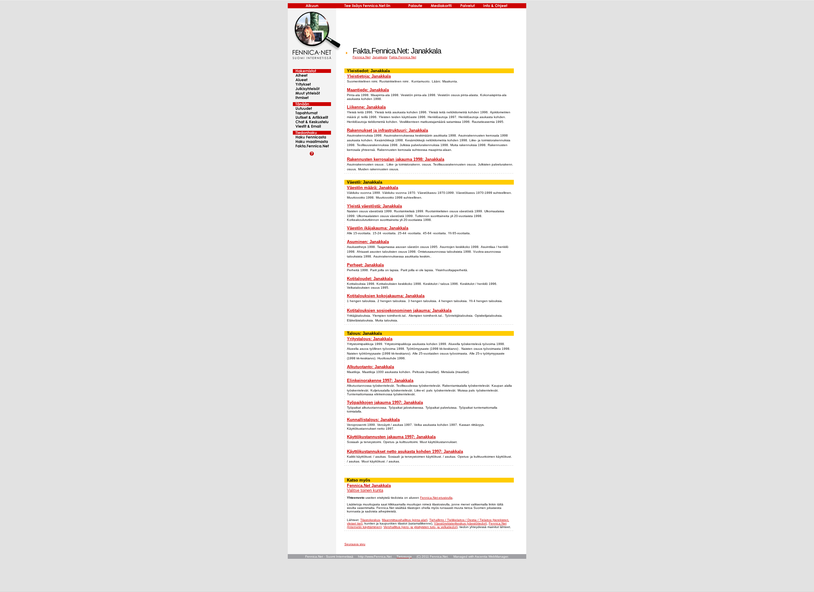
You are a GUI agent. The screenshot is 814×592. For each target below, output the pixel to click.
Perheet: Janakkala (365, 265)
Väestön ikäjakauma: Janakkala (377, 228)
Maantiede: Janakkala (368, 90)
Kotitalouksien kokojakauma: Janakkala (385, 295)
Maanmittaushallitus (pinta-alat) (404, 520)
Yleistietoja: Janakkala (369, 76)
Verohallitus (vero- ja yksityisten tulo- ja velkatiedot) (420, 527)
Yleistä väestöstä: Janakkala (374, 206)
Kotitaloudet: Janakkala (370, 278)
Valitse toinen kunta (365, 490)
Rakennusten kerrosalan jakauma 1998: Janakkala (395, 159)
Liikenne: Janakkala (366, 107)
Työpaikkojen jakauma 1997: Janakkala (385, 402)
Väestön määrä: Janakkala (372, 187)
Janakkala (379, 57)
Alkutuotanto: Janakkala (370, 366)
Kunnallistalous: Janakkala (373, 419)
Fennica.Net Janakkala (369, 485)
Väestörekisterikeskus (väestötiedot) (460, 523)
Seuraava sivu (354, 544)
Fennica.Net (361, 57)
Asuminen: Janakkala (368, 241)
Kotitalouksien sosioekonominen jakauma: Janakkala (399, 310)
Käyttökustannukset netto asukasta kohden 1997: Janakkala (405, 451)
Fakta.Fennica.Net (402, 57)
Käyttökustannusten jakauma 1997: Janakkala (391, 436)
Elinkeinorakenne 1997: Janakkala (380, 380)
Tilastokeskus (370, 520)
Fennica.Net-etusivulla (436, 497)
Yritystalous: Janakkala (369, 338)
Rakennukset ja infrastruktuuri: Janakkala (387, 130)
